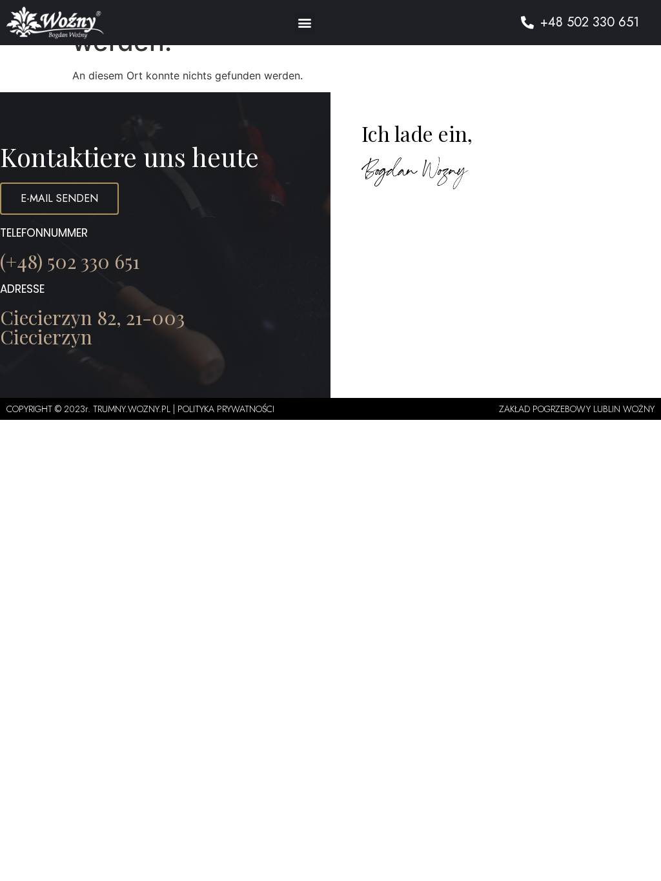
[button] (304, 23)
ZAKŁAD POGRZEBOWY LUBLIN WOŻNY (577, 408)
